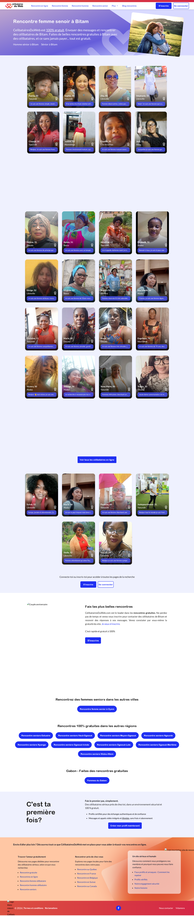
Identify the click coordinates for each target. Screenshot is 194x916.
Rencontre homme (80, 5)
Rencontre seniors (28, 889)
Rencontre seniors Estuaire (35, 735)
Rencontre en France (86, 873)
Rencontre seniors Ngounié (158, 735)
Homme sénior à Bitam (26, 44)
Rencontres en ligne (29, 876)
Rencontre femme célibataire (33, 881)
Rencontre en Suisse (86, 882)
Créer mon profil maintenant (125, 825)
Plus (114, 5)
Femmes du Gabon (97, 780)
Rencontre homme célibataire (33, 885)
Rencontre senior (100, 5)
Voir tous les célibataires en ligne (97, 460)
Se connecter (181, 6)
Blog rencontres (129, 5)
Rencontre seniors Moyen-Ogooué (118, 735)
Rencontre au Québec (87, 869)
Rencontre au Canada (87, 886)
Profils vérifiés (140, 879)
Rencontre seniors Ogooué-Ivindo (71, 745)
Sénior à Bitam (49, 44)
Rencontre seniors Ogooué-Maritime (157, 745)
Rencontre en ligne (39, 5)
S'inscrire (164, 6)
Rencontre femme (60, 5)
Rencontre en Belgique (87, 877)
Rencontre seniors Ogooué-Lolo (114, 745)
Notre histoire (140, 888)
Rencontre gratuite (28, 872)
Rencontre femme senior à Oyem (97, 709)
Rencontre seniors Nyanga (32, 745)
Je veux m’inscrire (111, 623)
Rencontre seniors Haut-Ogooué (75, 735)
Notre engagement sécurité (146, 883)
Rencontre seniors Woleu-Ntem (97, 754)
